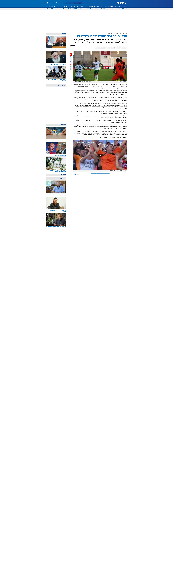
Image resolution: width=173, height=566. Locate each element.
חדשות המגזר (124, 8)
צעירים (108, 8)
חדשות (125, 6)
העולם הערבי (95, 8)
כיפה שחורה (117, 8)
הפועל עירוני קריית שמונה (101, 47)
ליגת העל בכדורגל (111, 47)
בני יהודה (118, 47)
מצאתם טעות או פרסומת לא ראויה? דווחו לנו (100, 173)
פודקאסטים (96, 6)
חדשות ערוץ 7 (121, 3)
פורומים (79, 8)
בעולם (102, 6)
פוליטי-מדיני (110, 6)
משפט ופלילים (90, 6)
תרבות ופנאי (89, 8)
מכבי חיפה (124, 47)
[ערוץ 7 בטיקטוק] (47, 6)
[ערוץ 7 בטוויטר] (57, 6)
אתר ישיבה (74, 8)
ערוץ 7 (126, 33)
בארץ (105, 6)
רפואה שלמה (102, 8)
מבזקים (120, 6)
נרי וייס (125, 46)
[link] (56, 49)
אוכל (75, 6)
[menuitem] (125, 6)
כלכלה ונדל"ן (83, 6)
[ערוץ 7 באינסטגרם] (52, 6)
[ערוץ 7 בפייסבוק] (54, 6)
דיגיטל (112, 8)
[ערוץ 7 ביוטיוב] (49, 6)
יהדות (71, 6)
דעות (78, 6)
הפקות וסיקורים (65, 6)
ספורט (84, 8)
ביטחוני (116, 6)
